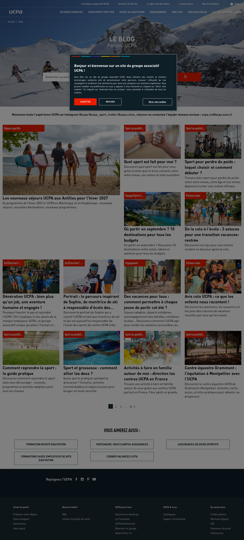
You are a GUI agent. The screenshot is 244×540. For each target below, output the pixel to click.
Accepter (85, 101)
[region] (123, 82)
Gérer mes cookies (157, 101)
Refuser (110, 101)
